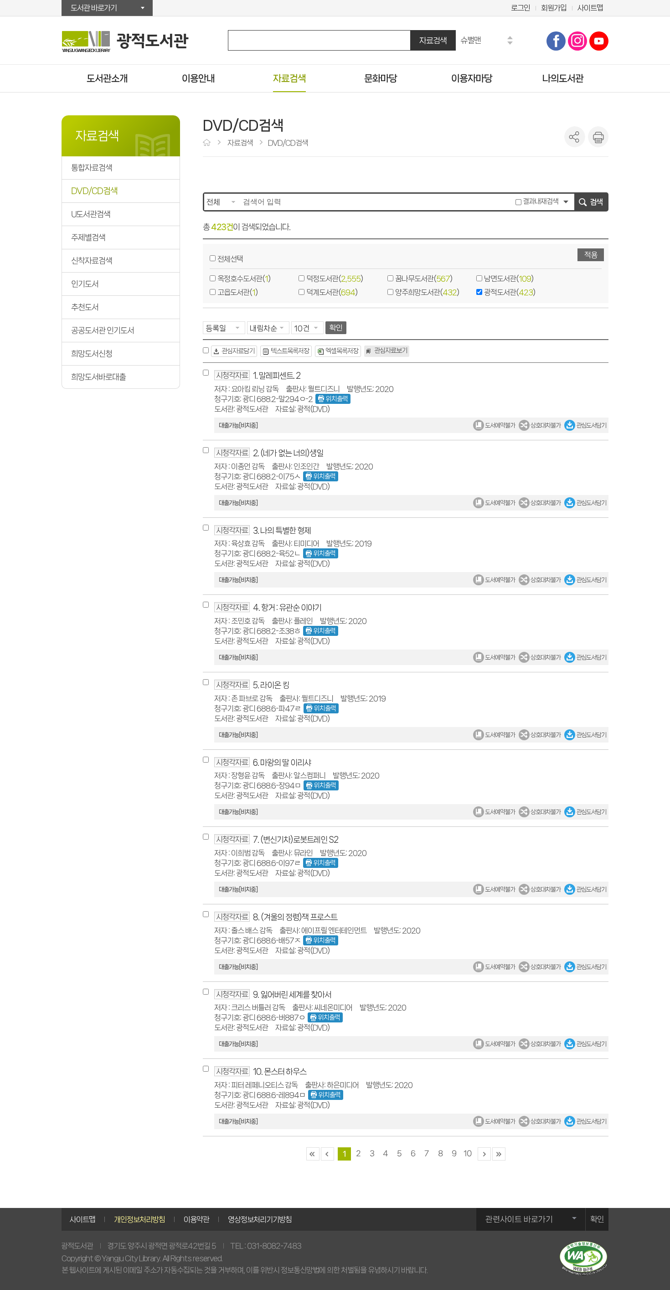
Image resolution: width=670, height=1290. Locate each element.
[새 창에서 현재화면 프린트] (598, 136)
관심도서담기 (590, 425)
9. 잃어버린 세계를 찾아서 (292, 994)
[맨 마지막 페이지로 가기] (498, 1154)
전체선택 (230, 259)
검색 (596, 202)
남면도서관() (508, 278)
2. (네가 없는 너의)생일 (288, 453)
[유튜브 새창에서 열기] (598, 41)
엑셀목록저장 (341, 351)
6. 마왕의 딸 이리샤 (282, 762)
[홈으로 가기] (207, 143)
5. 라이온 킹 (271, 685)
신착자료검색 (91, 261)
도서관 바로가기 (94, 8)
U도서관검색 (90, 214)
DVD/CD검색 (94, 191)
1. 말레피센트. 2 (276, 375)
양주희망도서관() (427, 292)
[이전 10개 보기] (327, 1154)
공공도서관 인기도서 (102, 330)
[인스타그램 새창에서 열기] (577, 41)
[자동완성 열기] (565, 201)
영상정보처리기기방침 (260, 1219)
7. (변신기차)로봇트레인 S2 (295, 839)
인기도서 (84, 284)
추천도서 (84, 307)
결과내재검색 (539, 201)
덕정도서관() (334, 278)
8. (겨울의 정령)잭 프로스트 (295, 917)
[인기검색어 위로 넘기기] (510, 37)
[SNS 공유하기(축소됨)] (574, 136)
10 (467, 1153)
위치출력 (337, 398)
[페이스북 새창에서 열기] (556, 41)
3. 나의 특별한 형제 (282, 530)
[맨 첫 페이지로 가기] (312, 1154)
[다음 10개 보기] (483, 1154)
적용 (590, 255)
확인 (336, 328)
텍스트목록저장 (290, 351)
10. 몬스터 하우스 (279, 1071)
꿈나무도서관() (423, 278)
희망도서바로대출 (98, 377)
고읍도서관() (237, 292)
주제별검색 (88, 237)
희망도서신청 (91, 354)
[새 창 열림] (583, 1258)
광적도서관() (509, 292)
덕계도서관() (331, 292)
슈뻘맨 (470, 40)
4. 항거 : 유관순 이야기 (287, 607)
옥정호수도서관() (243, 278)
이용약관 (196, 1219)
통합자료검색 (91, 168)
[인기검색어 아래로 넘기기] (510, 43)
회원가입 (554, 8)
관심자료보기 (390, 350)
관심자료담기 (238, 351)
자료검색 (433, 40)
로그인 (520, 8)
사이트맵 (590, 8)
